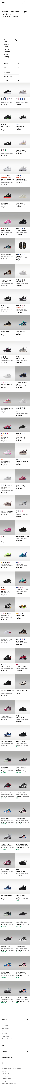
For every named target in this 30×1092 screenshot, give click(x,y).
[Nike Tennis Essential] (7, 373)
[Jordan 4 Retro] (7, 194)
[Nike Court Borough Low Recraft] (7, 166)
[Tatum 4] (7, 527)
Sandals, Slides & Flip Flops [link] (10, 40)
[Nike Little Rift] (7, 578)
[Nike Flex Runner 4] (7, 90)
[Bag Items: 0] (26, 2)
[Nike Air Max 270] (7, 296)
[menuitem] (5, 1071)
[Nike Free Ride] (7, 553)
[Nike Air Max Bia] (7, 655)
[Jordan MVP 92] (7, 604)
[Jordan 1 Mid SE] (7, 322)
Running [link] (6, 49)
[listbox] (16, 17)
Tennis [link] (6, 54)
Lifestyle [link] (6, 44)
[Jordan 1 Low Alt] (7, 219)
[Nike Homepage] (4, 2)
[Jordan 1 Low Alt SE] (7, 245)
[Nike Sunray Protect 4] (7, 141)
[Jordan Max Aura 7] (7, 783)
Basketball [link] (7, 51)
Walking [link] (6, 56)
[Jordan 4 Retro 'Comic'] (7, 399)
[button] (11, 63)
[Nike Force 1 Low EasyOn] (7, 476)
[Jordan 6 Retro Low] (7, 450)
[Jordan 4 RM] (7, 758)
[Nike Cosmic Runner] (7, 732)
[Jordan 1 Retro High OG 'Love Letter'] (7, 271)
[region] (15, 70)
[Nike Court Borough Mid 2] (7, 681)
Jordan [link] (6, 46)
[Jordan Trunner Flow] (7, 630)
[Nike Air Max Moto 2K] (7, 502)
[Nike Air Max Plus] (7, 115)
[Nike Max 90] (7, 348)
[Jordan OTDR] (7, 425)
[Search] (23, 2)
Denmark (6, 1063)
